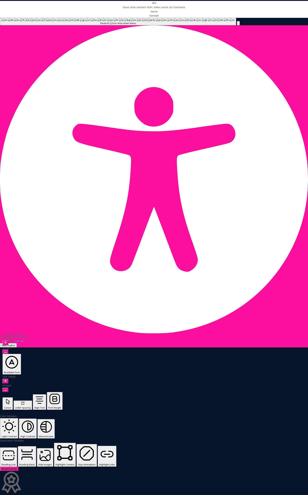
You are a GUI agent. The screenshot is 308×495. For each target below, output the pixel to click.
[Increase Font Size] (5, 343)
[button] (238, 23)
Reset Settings (9, 468)
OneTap (19, 341)
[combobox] (118, 21)
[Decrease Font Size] (5, 352)
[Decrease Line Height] (5, 390)
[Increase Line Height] (5, 381)
